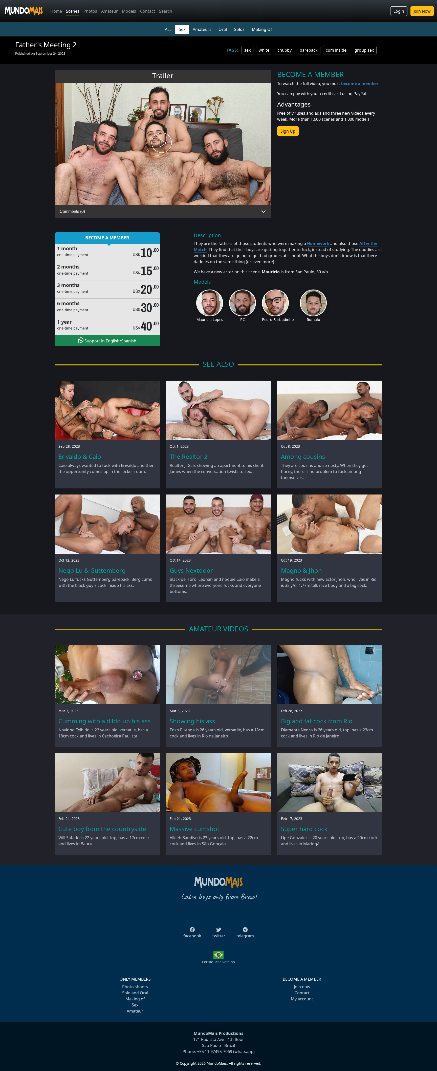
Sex (182, 29)
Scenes (72, 11)
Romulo (313, 319)
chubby (284, 50)
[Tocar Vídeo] (163, 144)
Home (56, 11)
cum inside (336, 50)
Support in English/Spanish (109, 341)
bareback (309, 50)
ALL (168, 29)
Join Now (422, 11)
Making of (135, 999)
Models (129, 11)
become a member (359, 83)
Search (165, 11)
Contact (147, 11)
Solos (239, 29)
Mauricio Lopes (209, 319)
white (264, 50)
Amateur (109, 11)
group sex (364, 50)
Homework (318, 243)
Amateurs (202, 29)
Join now (302, 987)
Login (399, 11)
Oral (223, 29)
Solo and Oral (135, 993)
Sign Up (287, 131)
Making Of (262, 29)
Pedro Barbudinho (278, 319)
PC (242, 319)
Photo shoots (135, 987)
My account (302, 999)
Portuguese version (218, 961)
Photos (90, 11)
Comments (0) (72, 211)
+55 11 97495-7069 (214, 1051)
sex (247, 50)
